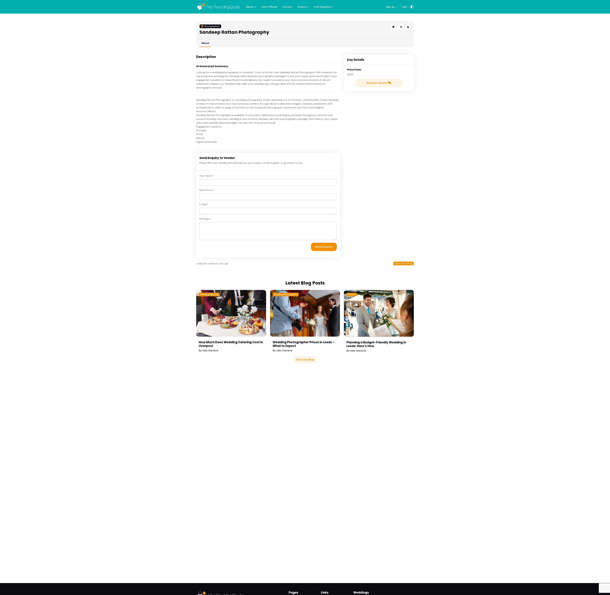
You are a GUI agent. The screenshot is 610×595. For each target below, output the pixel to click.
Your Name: (206, 175)
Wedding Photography (285, 294)
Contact (287, 6)
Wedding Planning (209, 294)
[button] (400, 27)
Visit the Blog (305, 359)
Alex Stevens (210, 350)
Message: (205, 218)
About (250, 6)
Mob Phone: (206, 190)
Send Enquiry (324, 246)
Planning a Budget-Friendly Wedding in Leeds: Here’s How (376, 344)
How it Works (269, 6)
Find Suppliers (322, 6)
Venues (351, 294)
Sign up (390, 6)
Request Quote (377, 82)
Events (302, 6)
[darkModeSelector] (412, 7)
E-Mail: (203, 204)
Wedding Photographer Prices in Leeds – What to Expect (304, 344)
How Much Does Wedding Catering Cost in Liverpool (231, 344)
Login (404, 6)
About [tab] (205, 43)
